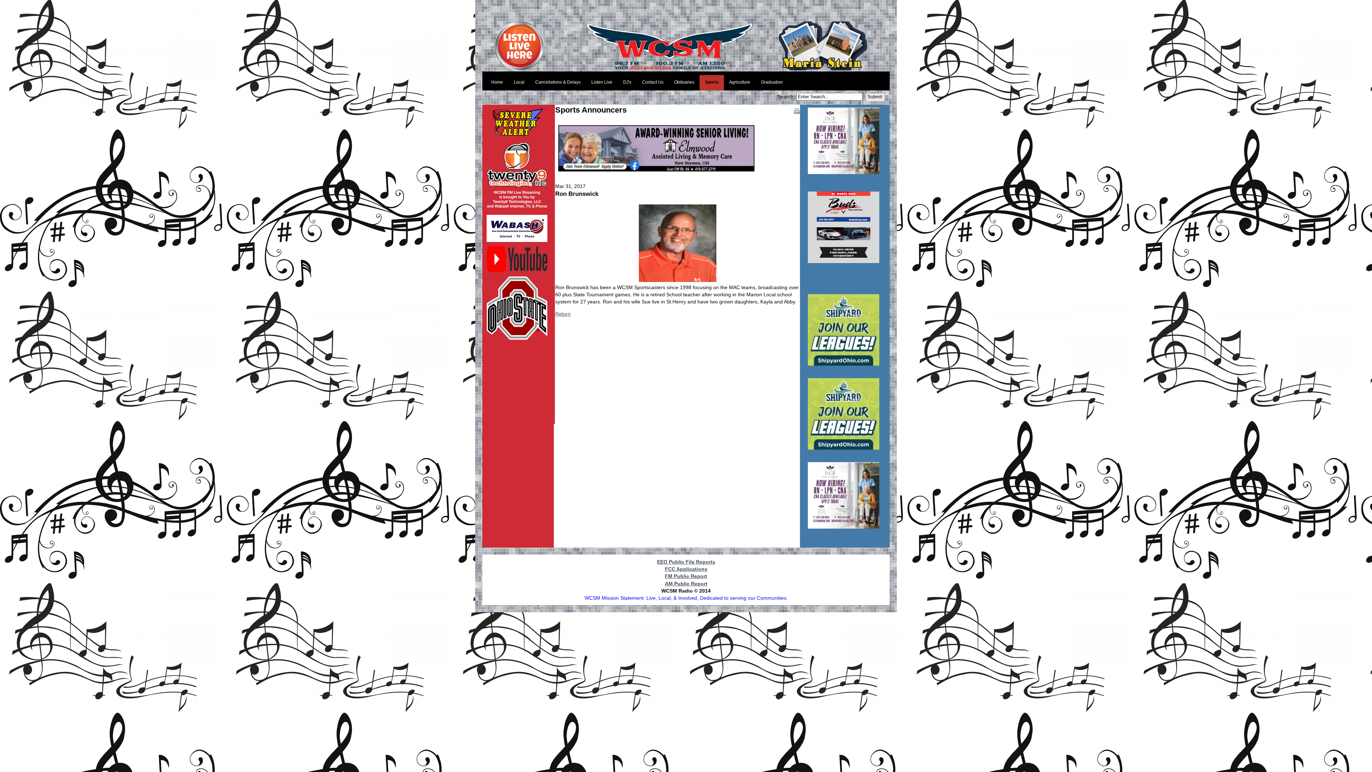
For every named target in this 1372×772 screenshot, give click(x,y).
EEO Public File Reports (686, 562)
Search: (786, 96)
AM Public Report (686, 584)
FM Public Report (686, 576)
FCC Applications (686, 569)
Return (563, 314)
